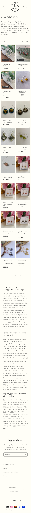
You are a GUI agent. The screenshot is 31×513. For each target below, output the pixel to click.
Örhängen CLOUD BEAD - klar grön (22, 148)
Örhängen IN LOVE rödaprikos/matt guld (8, 204)
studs (4, 412)
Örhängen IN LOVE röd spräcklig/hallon (8, 232)
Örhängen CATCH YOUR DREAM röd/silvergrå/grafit (8, 262)
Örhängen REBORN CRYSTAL (23, 65)
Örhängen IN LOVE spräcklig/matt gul (23, 176)
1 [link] (10, 275)
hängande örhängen (12, 387)
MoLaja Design (12, 509)
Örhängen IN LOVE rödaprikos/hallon (23, 203)
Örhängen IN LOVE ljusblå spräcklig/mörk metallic (23, 233)
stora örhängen (21, 385)
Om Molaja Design (8, 464)
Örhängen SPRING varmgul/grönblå (8, 121)
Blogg (5, 468)
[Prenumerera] (25, 454)
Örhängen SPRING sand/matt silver (22, 121)
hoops (12, 412)
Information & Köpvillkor (10, 472)
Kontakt (5, 476)
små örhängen (19, 409)
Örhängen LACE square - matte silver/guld (7, 149)
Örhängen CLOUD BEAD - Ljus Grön (7, 65)
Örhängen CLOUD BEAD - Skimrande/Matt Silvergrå (7, 93)
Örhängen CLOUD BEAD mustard (22, 92)
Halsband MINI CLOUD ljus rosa (7, 176)
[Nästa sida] (20, 275)
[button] (3, 7)
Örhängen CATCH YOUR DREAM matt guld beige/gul (23, 262)
